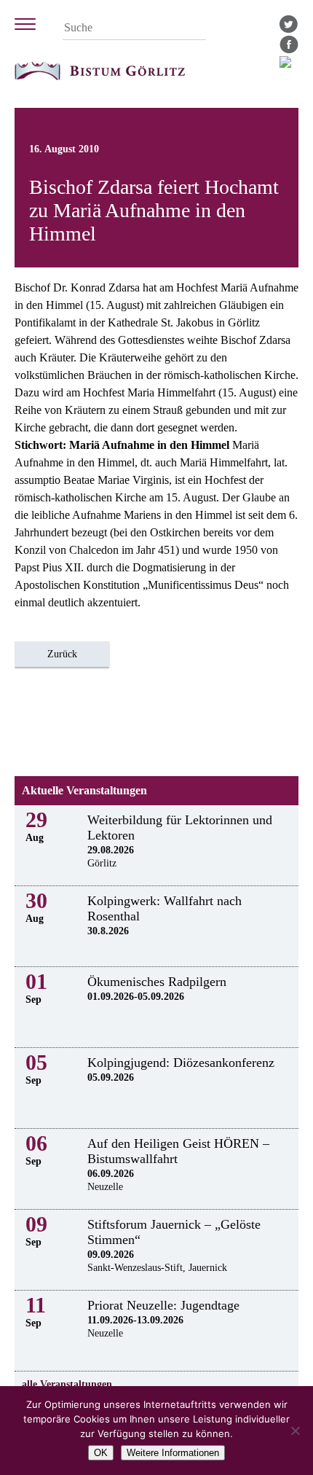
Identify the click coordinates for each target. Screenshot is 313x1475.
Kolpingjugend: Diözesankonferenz (180, 1062)
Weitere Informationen (173, 1452)
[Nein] (295, 1430)
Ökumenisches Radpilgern (156, 981)
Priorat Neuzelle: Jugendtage (163, 1305)
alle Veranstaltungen (67, 1384)
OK (101, 1452)
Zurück (62, 654)
